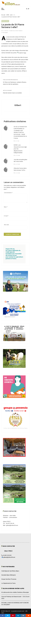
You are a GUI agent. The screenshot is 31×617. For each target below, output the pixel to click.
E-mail (6, 216)
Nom (6, 207)
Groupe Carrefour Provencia (8, 579)
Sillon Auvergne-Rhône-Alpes (13, 588)
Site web (6, 225)
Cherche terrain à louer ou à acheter (12, 93)
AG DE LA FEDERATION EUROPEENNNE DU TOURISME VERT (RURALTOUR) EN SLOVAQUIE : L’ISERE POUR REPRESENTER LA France (20, 132)
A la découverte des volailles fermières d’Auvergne (15, 592)
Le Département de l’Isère (8, 583)
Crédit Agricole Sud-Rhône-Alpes (10, 571)
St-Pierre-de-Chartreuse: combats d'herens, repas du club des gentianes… (14, 83)
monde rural (5, 21)
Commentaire (8, 193)
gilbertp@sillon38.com (9, 557)
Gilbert (6, 32)
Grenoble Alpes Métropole (8, 575)
